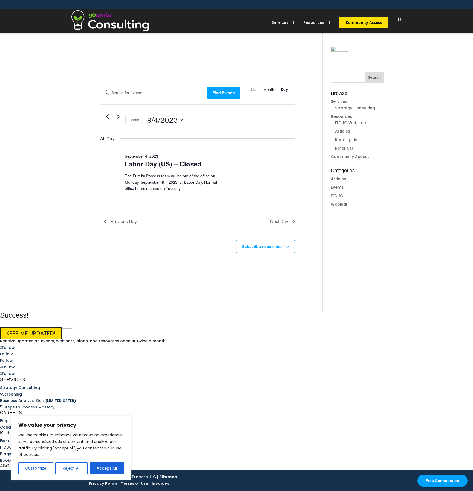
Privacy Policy (103, 483)
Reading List (347, 139)
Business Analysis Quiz (38, 400)
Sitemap (168, 477)
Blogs (5, 454)
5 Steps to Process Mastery (27, 407)
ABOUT (7, 466)
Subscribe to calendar (262, 246)
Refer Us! (344, 148)
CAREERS (11, 412)
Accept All (107, 468)
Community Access (364, 22)
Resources (313, 23)
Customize (35, 468)
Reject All (71, 468)
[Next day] (118, 116)
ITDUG (337, 195)
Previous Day (124, 221)
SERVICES (12, 379)
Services (280, 23)
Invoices (160, 483)
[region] (71, 448)
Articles (342, 131)
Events (337, 187)
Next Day (279, 221)
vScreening (11, 394)
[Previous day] (107, 116)
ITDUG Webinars (351, 122)
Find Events (223, 92)
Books (6, 460)
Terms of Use (134, 483)
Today (134, 119)
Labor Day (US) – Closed (163, 163)
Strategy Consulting (355, 108)
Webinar (339, 204)
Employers (10, 420)
